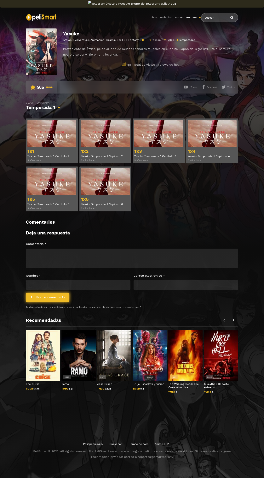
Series (179, 17)
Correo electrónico (149, 275)
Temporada (40, 105)
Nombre (33, 275)
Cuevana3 (115, 443)
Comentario (36, 244)
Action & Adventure (76, 39)
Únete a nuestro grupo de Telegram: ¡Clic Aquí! (141, 3)
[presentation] (233, 320)
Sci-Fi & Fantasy (128, 39)
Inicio (153, 17)
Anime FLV (162, 443)
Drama (110, 39)
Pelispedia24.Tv (93, 443)
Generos (191, 17)
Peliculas (166, 17)
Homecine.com (138, 443)
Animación (97, 39)
